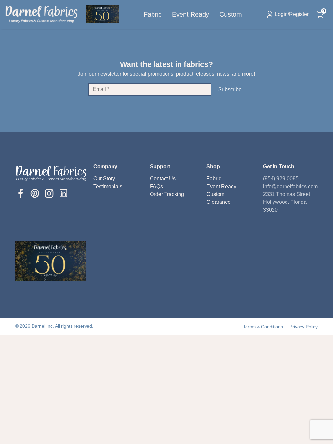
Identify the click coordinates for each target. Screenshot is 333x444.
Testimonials (107, 186)
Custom (231, 14)
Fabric (153, 14)
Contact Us (163, 178)
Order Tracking (167, 194)
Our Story (104, 178)
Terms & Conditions (263, 326)
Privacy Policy (303, 326)
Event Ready (190, 14)
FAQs (156, 186)
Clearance (218, 202)
